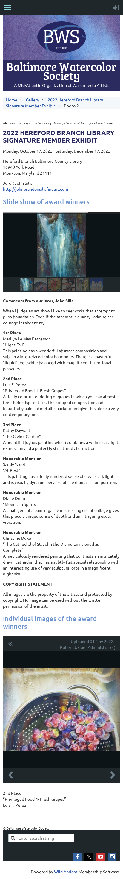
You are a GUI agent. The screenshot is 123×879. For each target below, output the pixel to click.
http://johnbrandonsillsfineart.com (35, 189)
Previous (10, 775)
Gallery (32, 99)
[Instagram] (112, 857)
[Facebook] (77, 857)
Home (11, 99)
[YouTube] (100, 857)
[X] (88, 857)
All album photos (10, 643)
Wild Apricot (66, 871)
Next (112, 775)
